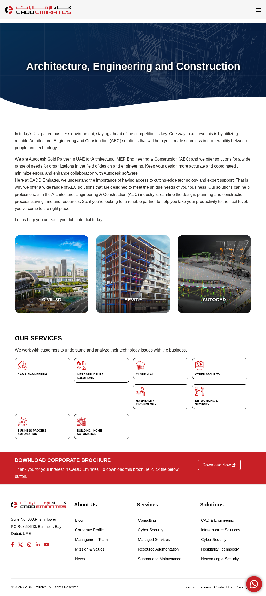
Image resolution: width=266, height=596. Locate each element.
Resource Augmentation (158, 549)
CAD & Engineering (217, 520)
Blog (79, 520)
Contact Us (223, 587)
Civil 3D (51, 299)
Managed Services (154, 539)
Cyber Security (150, 530)
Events (189, 587)
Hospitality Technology (220, 549)
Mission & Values (89, 549)
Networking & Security (220, 559)
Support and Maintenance (159, 559)
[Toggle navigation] (218, 9)
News (80, 559)
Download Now (217, 465)
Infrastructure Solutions (220, 530)
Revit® (133, 299)
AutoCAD (214, 299)
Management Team (91, 539)
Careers (204, 587)
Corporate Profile (89, 530)
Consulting (147, 520)
